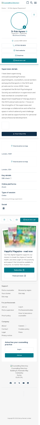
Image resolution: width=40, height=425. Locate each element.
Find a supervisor (8, 310)
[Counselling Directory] (12, 3)
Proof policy (6, 316)
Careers (22, 326)
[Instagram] (15, 383)
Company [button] (5, 322)
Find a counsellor (8, 290)
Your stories (6, 293)
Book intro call (19, 60)
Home (4, 8)
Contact (5, 329)
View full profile (19, 134)
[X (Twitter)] (19, 383)
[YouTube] (23, 383)
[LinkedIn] (3, 208)
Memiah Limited (26, 418)
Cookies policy (23, 329)
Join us (4, 307)
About (4, 326)
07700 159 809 (19, 45)
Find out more (19, 276)
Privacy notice (7, 335)
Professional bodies (25, 310)
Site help (21, 293)
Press (20, 332)
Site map (5, 297)
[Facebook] (11, 383)
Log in (20, 307)
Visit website (19, 50)
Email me (19, 55)
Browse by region (24, 290)
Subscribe (19, 270)
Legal (4, 332)
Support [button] (5, 286)
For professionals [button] (8, 303)
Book (29, 220)
